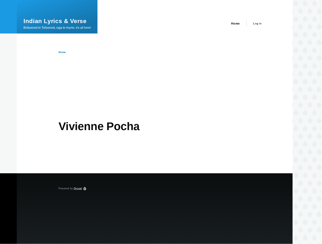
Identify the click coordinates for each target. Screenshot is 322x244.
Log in (257, 23)
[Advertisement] (142, 92)
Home (62, 52)
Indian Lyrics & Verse (54, 21)
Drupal (78, 188)
